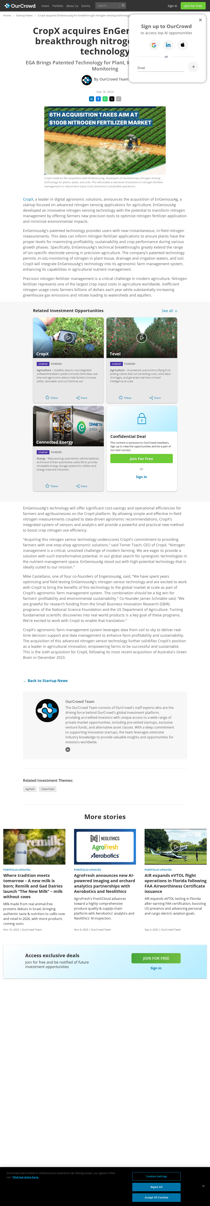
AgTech (29, 789)
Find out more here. (26, 1177)
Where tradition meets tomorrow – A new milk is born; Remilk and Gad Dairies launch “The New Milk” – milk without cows (33, 886)
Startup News (24, 15)
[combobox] (110, 5)
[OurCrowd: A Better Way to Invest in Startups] (20, 5)
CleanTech (47, 789)
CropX (28, 199)
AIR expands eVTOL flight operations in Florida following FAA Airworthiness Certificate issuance (176, 883)
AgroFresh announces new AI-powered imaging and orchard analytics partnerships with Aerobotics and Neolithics (104, 883)
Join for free (156, 958)
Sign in (172, 6)
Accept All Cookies (156, 1197)
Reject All (156, 1187)
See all (167, 310)
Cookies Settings (156, 1176)
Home (7, 15)
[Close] (203, 1186)
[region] (105, 1186)
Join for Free (193, 6)
